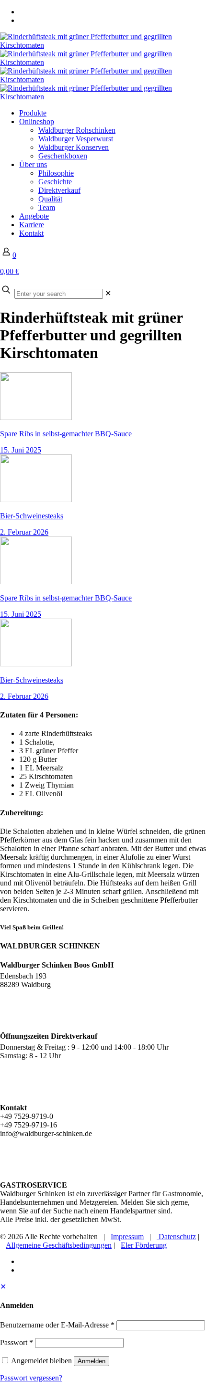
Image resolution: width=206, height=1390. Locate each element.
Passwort (16, 1342)
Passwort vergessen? (31, 1378)
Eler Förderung (144, 1245)
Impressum (127, 1236)
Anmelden (91, 1361)
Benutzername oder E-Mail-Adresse (57, 1325)
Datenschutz (176, 1236)
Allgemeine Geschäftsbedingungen (59, 1245)
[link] (108, 293)
